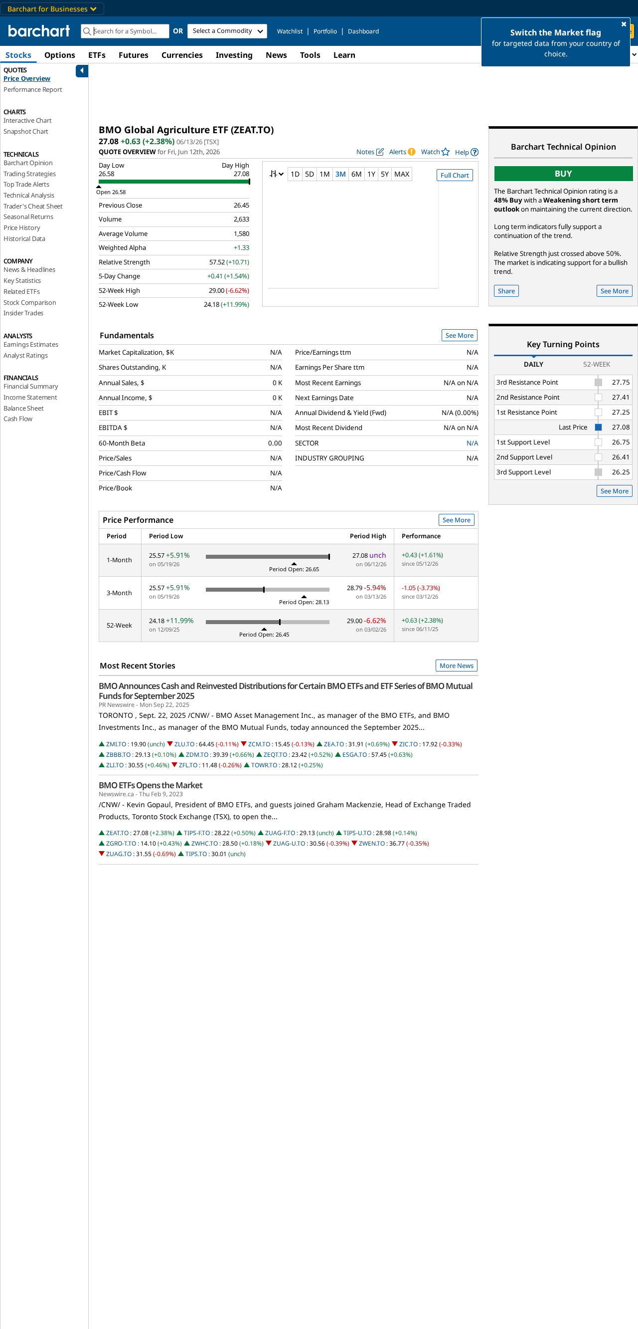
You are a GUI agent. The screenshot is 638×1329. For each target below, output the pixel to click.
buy (563, 173)
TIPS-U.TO (357, 833)
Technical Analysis (28, 195)
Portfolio (325, 31)
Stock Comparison (29, 302)
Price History (21, 227)
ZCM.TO (259, 744)
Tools (310, 54)
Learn (344, 54)
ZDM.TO (197, 754)
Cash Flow (17, 418)
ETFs (97, 54)
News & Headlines (29, 269)
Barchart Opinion (28, 162)
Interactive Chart (27, 120)
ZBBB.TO (118, 754)
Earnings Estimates (30, 344)
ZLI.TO (115, 765)
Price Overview (26, 78)
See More (460, 335)
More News (457, 665)
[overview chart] (370, 241)
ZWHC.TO (204, 843)
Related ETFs (21, 291)
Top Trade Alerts (26, 184)
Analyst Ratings (25, 355)
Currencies (182, 54)
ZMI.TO (116, 744)
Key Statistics (22, 280)
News (276, 54)
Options (59, 54)
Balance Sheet (23, 408)
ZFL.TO (188, 765)
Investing (234, 54)
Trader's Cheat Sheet (33, 206)
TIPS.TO (196, 854)
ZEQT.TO (275, 754)
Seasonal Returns (28, 216)
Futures (134, 54)
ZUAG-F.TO (280, 833)
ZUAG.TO (119, 854)
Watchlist (290, 31)
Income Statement (30, 397)
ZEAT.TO (117, 833)
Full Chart (455, 175)
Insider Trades (23, 312)
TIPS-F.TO (197, 833)
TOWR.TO (264, 765)
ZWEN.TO (372, 843)
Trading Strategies (29, 173)
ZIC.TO (408, 744)
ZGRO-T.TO (121, 843)
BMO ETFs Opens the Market (150, 785)
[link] (466, 152)
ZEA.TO (334, 744)
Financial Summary (30, 386)
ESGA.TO (354, 754)
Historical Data (24, 238)
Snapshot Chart (25, 131)
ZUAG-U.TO (289, 843)
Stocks (18, 54)
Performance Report (32, 89)
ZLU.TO (184, 744)
